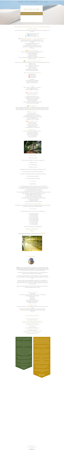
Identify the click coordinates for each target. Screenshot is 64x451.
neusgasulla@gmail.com (32, 449)
